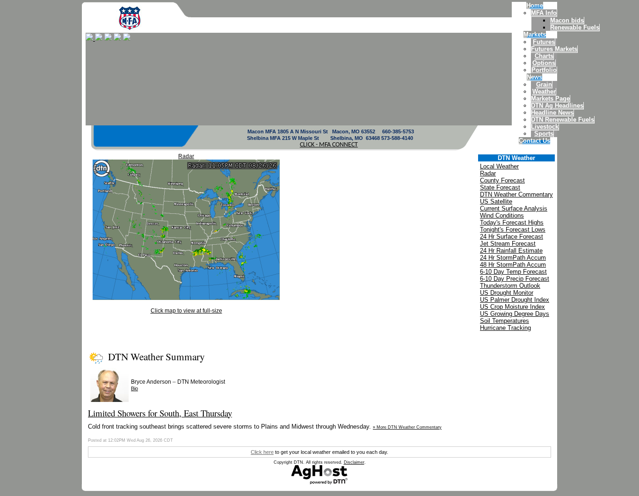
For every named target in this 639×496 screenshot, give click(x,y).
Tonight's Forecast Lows (512, 229)
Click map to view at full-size (186, 310)
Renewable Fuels (574, 27)
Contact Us (534, 140)
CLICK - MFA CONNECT (329, 144)
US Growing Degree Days (514, 313)
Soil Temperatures (504, 320)
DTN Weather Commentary (516, 194)
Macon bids (567, 20)
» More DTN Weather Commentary (407, 427)
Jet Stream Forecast (508, 243)
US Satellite (496, 201)
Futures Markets (554, 48)
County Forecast (502, 180)
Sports (543, 133)
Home (534, 5)
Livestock (545, 126)
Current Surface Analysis (513, 208)
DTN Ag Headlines (557, 105)
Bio (134, 388)
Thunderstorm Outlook (510, 285)
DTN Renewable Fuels (562, 119)
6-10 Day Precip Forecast (514, 278)
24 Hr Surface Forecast (511, 236)
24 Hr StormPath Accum (513, 257)
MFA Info (544, 12)
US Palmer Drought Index (514, 299)
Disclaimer (354, 462)
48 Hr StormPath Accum (513, 264)
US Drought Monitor (506, 292)
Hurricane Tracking (505, 327)
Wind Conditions (502, 215)
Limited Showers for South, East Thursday (160, 413)
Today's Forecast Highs (512, 222)
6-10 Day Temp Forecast (513, 271)
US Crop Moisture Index (512, 306)
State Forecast (500, 187)
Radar (186, 156)
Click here (262, 452)
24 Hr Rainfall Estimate (511, 250)
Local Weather (499, 166)
